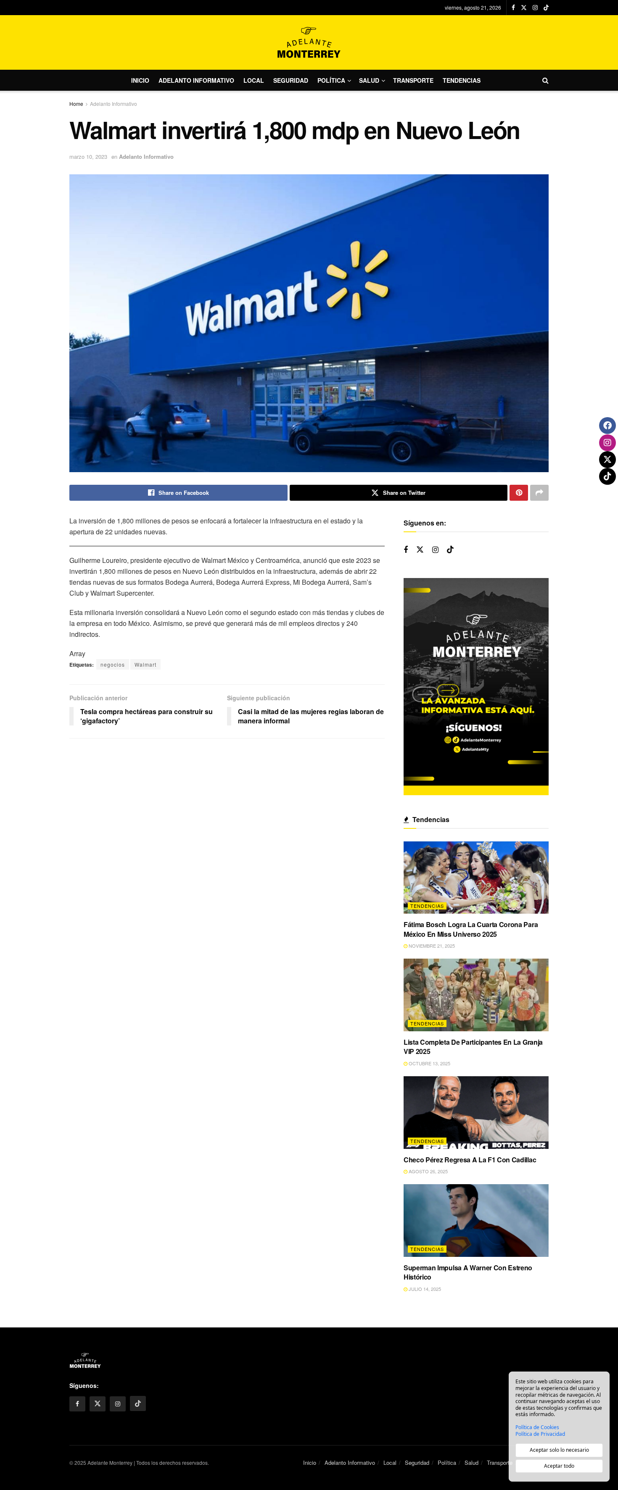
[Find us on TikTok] (546, 7)
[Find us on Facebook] (513, 7)
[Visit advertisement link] (476, 686)
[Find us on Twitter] (524, 7)
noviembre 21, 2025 (431, 945)
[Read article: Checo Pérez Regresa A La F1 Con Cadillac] (476, 1112)
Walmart (145, 664)
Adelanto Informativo (196, 80)
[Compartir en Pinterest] (519, 493)
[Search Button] (545, 80)
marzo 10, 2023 (88, 156)
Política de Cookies (537, 1427)
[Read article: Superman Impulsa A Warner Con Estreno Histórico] (476, 1220)
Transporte (413, 80)
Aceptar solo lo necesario (559, 1449)
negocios (112, 664)
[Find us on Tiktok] (450, 549)
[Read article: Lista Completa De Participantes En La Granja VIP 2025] (476, 995)
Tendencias (462, 80)
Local (253, 80)
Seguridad (290, 80)
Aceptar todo (559, 1465)
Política (331, 80)
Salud (369, 80)
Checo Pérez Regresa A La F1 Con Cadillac (470, 1159)
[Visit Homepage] (309, 42)
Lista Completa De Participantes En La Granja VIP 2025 (473, 1046)
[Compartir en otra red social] (539, 493)
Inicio (140, 80)
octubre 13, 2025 (428, 1063)
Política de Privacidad (540, 1434)
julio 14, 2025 (424, 1288)
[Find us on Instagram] (535, 7)
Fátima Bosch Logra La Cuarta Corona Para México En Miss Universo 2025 (471, 929)
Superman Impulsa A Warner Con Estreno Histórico (468, 1272)
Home (76, 103)
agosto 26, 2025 (427, 1171)
